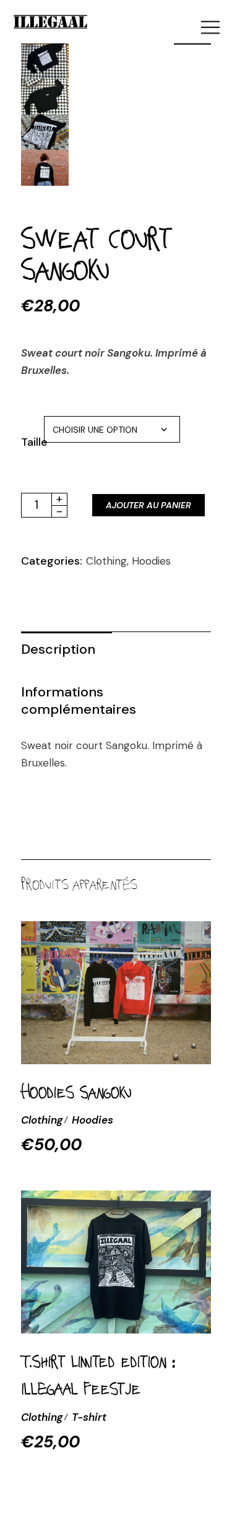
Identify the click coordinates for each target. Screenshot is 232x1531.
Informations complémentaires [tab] (78, 700)
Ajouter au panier (148, 505)
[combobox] (112, 429)
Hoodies (151, 561)
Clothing (106, 561)
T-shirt (89, 1417)
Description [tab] (58, 649)
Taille (32, 442)
